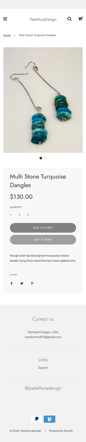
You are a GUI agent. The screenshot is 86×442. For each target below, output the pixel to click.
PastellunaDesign (43, 19)
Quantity (16, 207)
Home (7, 35)
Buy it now (43, 239)
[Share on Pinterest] (32, 283)
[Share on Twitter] (22, 283)
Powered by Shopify (61, 430)
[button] (40, 158)
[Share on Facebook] (11, 283)
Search (43, 368)
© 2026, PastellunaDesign (25, 430)
